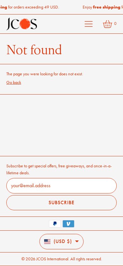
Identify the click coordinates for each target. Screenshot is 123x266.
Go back (13, 82)
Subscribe (61, 202)
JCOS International (52, 259)
